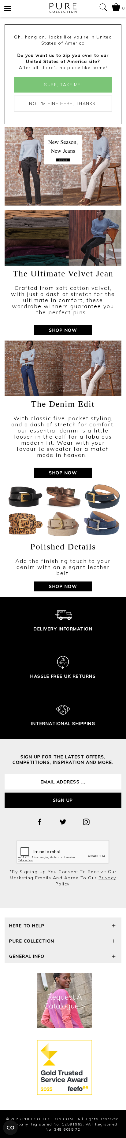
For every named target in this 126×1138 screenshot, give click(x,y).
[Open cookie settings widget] (10, 1127)
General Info (26, 956)
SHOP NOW (63, 330)
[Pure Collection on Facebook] (39, 822)
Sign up (63, 800)
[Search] (103, 8)
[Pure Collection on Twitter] (63, 822)
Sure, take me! (63, 84)
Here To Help (26, 925)
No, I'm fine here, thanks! (63, 103)
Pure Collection (31, 941)
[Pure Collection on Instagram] (86, 822)
